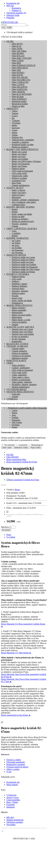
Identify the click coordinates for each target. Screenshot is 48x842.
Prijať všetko (36, 448)
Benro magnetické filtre (16, 459)
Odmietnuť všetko (21, 448)
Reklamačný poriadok (15, 764)
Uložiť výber (6, 448)
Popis (8, 535)
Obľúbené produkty (14, 822)
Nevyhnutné (9, 445)
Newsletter (10, 824)
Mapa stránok (12, 784)
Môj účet (10, 817)
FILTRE (10, 455)
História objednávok (14, 820)
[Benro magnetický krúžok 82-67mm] (22, 480)
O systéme (10, 537)
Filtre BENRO (12, 457)
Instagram (10, 807)
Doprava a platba (13, 760)
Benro (17, 489)
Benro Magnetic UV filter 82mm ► (16, 653)
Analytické (22, 445)
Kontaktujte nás (13, 782)
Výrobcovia (11, 795)
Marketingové (37, 445)
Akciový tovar (12, 797)
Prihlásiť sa (16, 10)
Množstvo (5, 527)
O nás (8, 772)
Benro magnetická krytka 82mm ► (16, 715)
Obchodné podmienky (15, 762)
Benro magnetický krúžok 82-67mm (21, 462)
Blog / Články (12, 802)
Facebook (10, 804)
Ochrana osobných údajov (17, 767)
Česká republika (13, 800)
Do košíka (6, 530)
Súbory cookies (12, 769)
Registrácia (16, 8)
